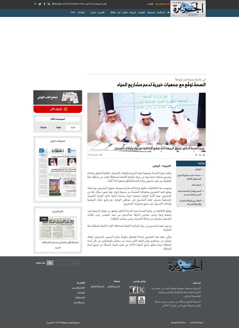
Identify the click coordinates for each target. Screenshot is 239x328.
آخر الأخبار (161, 13)
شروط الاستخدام (196, 323)
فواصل (198, 169)
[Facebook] (44, 4)
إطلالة (112, 13)
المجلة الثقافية (97, 286)
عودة (149, 4)
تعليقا (58, 128)
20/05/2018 (80, 4)
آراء (119, 13)
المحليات (151, 13)
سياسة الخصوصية (178, 323)
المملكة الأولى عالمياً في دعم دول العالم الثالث (60, 242)
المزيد (93, 13)
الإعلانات (80, 13)
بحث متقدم (40, 263)
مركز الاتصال (79, 302)
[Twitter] (39, 4)
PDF (73, 13)
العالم (124, 13)
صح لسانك (196, 185)
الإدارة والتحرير (78, 288)
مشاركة (43, 128)
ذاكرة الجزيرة (57, 212)
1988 (43, 219)
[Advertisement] (119, 44)
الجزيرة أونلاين (113, 286)
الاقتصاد (141, 13)
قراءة (73, 128)
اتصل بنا (81, 283)
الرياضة (132, 13)
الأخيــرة (101, 13)
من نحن (197, 283)
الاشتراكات (80, 298)
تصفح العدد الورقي (57, 141)
